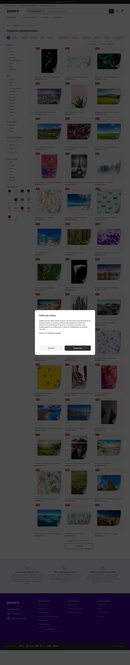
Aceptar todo (77, 348)
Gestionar (51, 348)
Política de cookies (54, 333)
